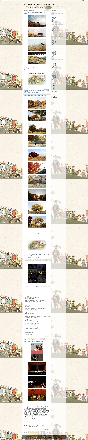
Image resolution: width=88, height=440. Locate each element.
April (53, 20)
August (53, 18)
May (52, 31)
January (53, 21)
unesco (48, 90)
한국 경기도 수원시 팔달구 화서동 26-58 (32, 92)
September (53, 29)
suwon (38, 90)
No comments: (41, 254)
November (53, 22)
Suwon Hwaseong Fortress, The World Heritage (39, 4)
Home (37, 432)
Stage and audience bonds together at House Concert (33, 341)
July (52, 15)
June (53, 19)
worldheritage (26, 91)
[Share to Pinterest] (48, 89)
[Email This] (44, 89)
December (53, 28)
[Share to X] (46, 89)
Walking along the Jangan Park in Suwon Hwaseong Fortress (35, 95)
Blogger (53, 437)
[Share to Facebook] (47, 89)
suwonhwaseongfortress (43, 90)
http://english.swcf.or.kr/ (30, 332)
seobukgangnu (35, 90)
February (53, 41)
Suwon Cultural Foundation (55, 89)
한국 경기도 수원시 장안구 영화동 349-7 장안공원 (33, 257)
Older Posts (48, 432)
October (53, 17)
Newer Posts (26, 432)
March (53, 16)
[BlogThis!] (45, 89)
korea (29, 90)
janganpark (30, 255)
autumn (27, 90)
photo (31, 90)
